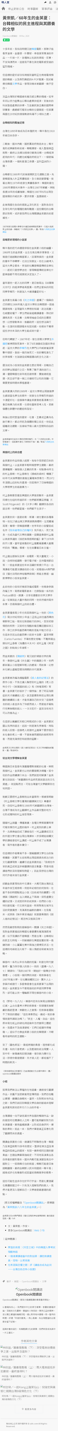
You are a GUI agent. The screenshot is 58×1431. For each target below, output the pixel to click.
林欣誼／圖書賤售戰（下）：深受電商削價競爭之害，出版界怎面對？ (28, 1358)
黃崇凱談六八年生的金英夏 (22, 1207)
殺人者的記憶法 (40, 677)
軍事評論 (47, 9)
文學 (44, 1281)
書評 (9, 1281)
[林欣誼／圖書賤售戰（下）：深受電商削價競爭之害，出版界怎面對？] (29, 1349)
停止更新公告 (16, 9)
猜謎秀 (20, 656)
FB (43, 1230)
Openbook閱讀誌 (10, 36)
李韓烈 (23, 348)
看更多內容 (30, 1409)
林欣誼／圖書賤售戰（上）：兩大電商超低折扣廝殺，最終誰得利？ (28, 1378)
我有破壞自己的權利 (21, 530)
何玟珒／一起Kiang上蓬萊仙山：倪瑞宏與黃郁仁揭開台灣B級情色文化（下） (28, 1397)
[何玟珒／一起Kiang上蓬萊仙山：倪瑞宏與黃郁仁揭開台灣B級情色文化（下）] (29, 1389)
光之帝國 (29, 300)
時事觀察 (33, 9)
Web (36, 1230)
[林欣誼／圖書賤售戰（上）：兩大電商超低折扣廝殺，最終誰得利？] (29, 1369)
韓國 (16, 1281)
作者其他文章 (29, 1341)
